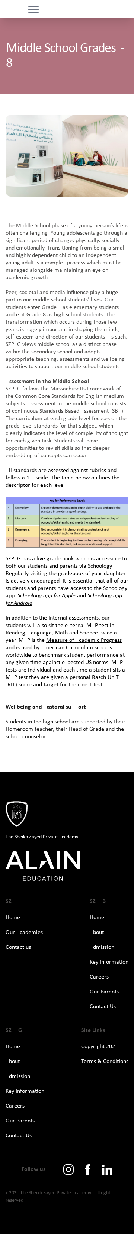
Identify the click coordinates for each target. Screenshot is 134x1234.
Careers (99, 977)
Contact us (18, 947)
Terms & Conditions (104, 1062)
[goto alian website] (67, 866)
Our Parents (104, 992)
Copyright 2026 (99, 1047)
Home (13, 918)
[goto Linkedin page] (107, 1170)
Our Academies (24, 933)
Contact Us (103, 1007)
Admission (102, 947)
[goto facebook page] (88, 1169)
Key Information (109, 962)
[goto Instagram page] (68, 1169)
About (97, 933)
